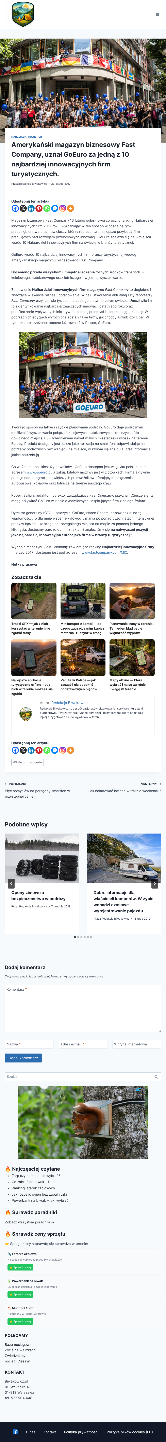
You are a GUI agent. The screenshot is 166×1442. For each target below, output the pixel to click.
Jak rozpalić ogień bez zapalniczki (39, 1194)
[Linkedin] (31, 208)
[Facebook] (15, 208)
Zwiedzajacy (15, 1356)
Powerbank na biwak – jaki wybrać (40, 1200)
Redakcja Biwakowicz (33, 183)
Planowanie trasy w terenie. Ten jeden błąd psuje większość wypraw (131, 628)
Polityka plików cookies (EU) (130, 1432)
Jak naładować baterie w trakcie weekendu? (124, 787)
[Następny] (154, 884)
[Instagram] (62, 208)
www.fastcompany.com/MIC (104, 552)
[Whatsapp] (46, 208)
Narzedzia (19, 136)
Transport (36, 136)
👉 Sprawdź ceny (20, 1267)
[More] (70, 208)
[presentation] (42, 858)
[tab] (75, 937)
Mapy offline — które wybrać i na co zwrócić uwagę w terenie (128, 684)
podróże (36, 762)
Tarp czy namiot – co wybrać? (36, 1176)
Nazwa (14, 1044)
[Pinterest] (39, 208)
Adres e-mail (72, 1044)
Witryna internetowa (130, 1044)
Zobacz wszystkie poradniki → (29, 1222)
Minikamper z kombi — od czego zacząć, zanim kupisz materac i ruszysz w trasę (82, 628)
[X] (23, 208)
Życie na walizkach (20, 1350)
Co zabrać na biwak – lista (33, 1182)
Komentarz (17, 989)
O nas (30, 1432)
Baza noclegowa (18, 1345)
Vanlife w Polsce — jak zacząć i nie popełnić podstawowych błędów (79, 684)
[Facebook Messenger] (54, 208)
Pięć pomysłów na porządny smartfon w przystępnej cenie (37, 790)
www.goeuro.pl (39, 472)
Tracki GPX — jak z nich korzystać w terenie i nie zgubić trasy (30, 628)
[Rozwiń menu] (157, 14)
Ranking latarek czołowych (33, 1188)
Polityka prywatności (81, 1432)
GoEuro (18, 762)
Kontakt (50, 1432)
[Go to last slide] (11, 884)
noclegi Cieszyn (17, 1361)
